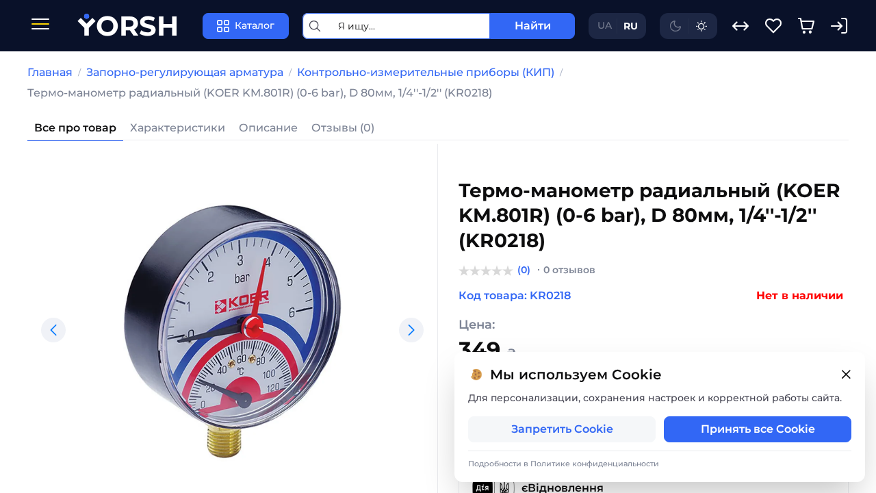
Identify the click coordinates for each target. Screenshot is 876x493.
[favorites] (773, 26)
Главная (50, 72)
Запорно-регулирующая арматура (184, 72)
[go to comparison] (740, 26)
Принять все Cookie (758, 428)
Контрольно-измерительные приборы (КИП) (425, 72)
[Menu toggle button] (40, 25)
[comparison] (740, 26)
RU (630, 26)
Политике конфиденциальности (594, 463)
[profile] (839, 26)
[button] (53, 330)
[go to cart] (806, 26)
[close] (845, 375)
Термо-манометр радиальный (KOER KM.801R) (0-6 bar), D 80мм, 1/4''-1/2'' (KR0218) (259, 92)
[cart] (806, 26)
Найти (533, 25)
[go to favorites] (773, 26)
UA (604, 25)
